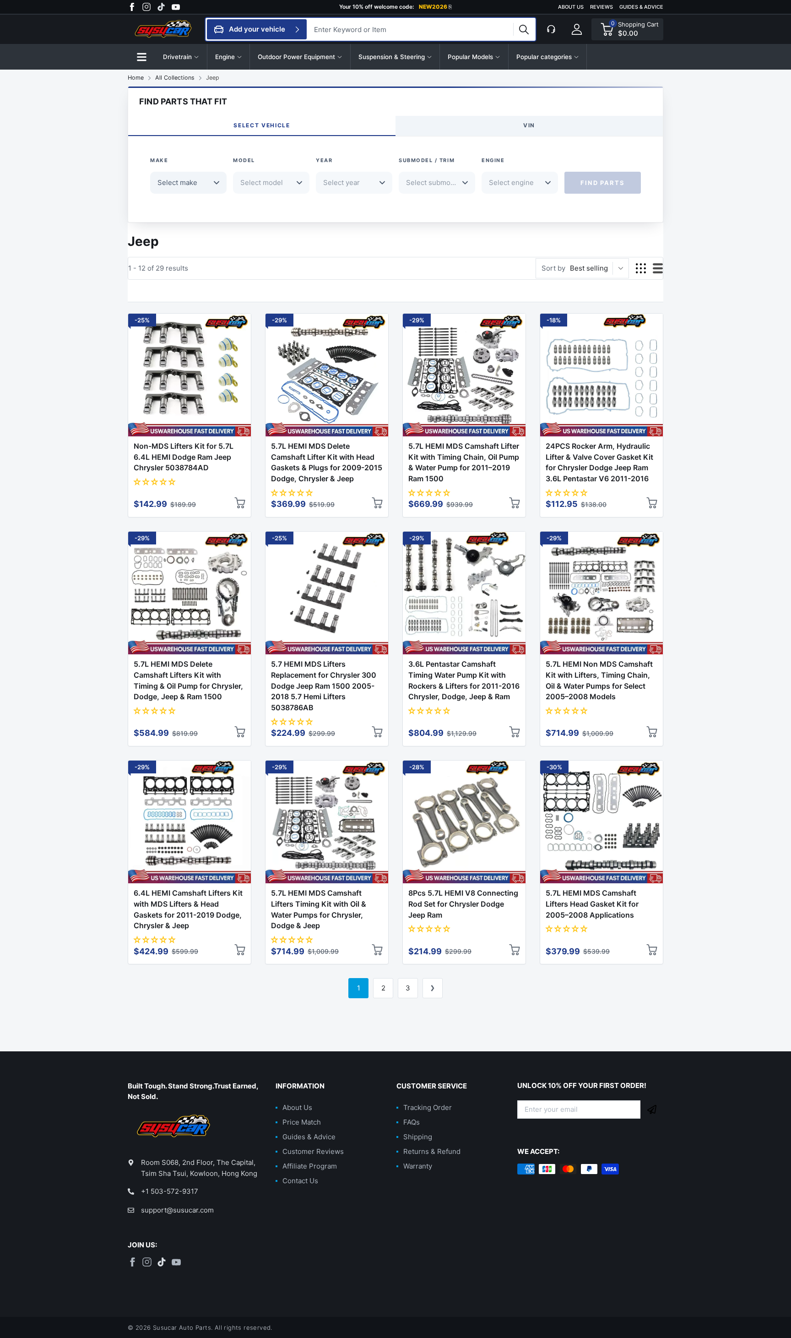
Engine (493, 160)
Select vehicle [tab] (261, 125)
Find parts (602, 182)
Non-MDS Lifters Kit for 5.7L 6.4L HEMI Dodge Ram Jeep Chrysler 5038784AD (183, 457)
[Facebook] (132, 7)
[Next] (433, 988)
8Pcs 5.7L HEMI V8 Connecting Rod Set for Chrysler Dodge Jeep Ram (463, 903)
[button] (141, 57)
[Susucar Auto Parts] (164, 29)
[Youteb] (176, 7)
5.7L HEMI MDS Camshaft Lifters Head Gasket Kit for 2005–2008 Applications (592, 903)
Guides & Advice (641, 7)
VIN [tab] (529, 125)
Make (159, 160)
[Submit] (651, 1109)
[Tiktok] (161, 7)
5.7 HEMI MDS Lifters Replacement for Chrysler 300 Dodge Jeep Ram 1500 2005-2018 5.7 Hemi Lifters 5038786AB (323, 685)
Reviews (601, 7)
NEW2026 (435, 7)
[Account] (577, 29)
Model (244, 160)
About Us (571, 7)
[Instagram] (146, 7)
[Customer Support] (551, 29)
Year (324, 160)
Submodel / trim (427, 160)
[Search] (523, 29)
